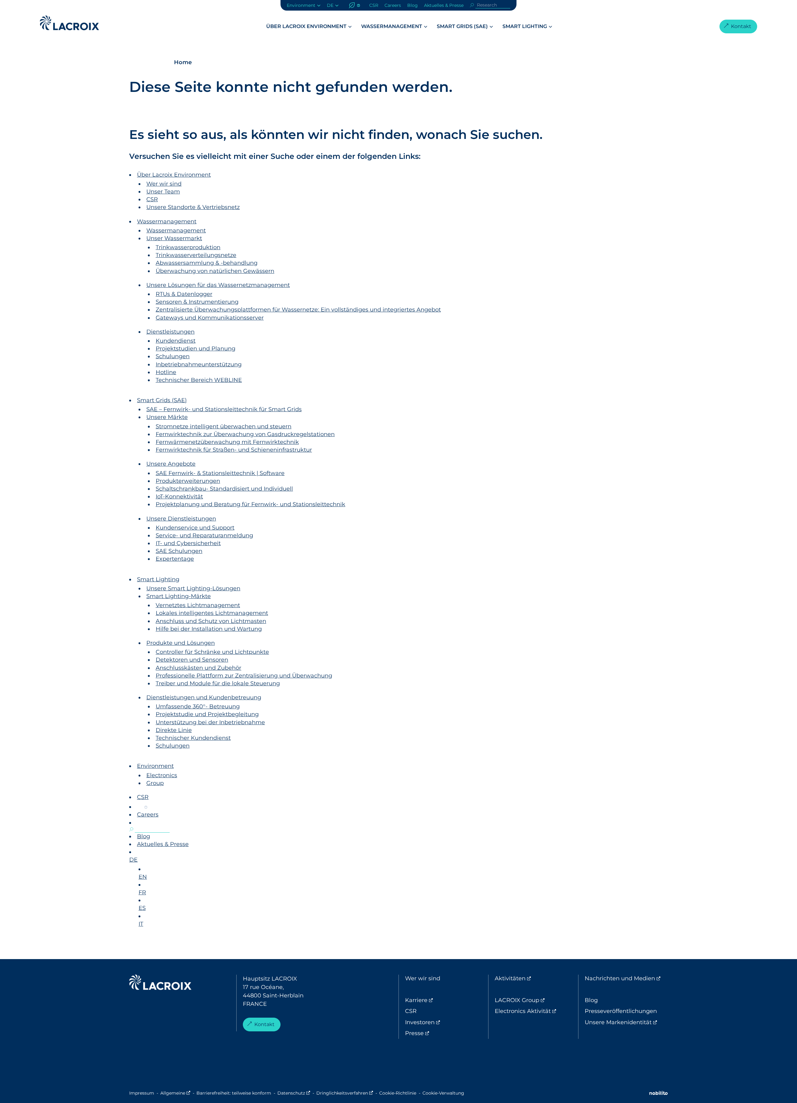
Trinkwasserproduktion (188, 247)
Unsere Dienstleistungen (181, 518)
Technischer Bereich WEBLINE (199, 380)
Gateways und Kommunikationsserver (210, 317)
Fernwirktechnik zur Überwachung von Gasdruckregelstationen (245, 434)
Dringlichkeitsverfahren (344, 1093)
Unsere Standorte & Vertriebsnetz (193, 207)
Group (155, 783)
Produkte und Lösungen (180, 642)
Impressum (141, 1093)
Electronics (161, 775)
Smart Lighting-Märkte (178, 596)
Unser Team (163, 191)
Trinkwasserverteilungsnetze (196, 255)
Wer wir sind (164, 183)
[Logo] (69, 23)
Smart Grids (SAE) (462, 26)
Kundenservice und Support (195, 527)
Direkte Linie (174, 730)
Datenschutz (293, 1093)
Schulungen (173, 356)
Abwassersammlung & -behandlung (206, 262)
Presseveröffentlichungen (621, 1011)
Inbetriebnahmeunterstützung (199, 364)
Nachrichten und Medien (626, 978)
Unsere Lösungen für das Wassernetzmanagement (218, 285)
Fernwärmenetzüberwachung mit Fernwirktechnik (227, 442)
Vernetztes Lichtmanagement (198, 605)
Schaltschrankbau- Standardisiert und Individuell (224, 488)
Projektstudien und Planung (195, 348)
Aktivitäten (536, 978)
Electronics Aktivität (536, 1011)
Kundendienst (176, 340)
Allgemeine (175, 1093)
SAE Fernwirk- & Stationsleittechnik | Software (220, 473)
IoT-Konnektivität (179, 496)
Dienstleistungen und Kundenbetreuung (203, 697)
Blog (412, 5)
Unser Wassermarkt (174, 238)
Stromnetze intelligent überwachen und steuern (223, 426)
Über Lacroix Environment (306, 26)
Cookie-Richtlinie (397, 1093)
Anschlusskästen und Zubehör (198, 667)
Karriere (442, 1000)
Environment (301, 5)
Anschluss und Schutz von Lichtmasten (211, 621)
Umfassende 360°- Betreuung (198, 706)
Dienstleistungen (170, 331)
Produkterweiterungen (188, 481)
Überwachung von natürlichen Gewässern (215, 271)
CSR (373, 5)
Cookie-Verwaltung (443, 1093)
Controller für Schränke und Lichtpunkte (212, 652)
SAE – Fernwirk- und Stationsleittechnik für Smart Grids (224, 409)
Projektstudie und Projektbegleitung (207, 714)
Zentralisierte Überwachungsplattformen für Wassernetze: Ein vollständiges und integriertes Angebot (298, 309)
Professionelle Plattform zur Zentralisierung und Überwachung (244, 675)
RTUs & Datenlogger (184, 294)
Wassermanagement (391, 26)
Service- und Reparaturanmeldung (204, 535)
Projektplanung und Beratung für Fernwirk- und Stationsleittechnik (250, 504)
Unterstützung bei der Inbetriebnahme (210, 722)
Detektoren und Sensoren (192, 659)
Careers (392, 5)
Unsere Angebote (171, 463)
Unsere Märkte (167, 417)
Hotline (166, 372)
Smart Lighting (524, 26)
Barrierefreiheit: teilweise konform (233, 1093)
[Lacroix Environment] (160, 984)
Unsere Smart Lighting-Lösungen (193, 588)
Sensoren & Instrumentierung (197, 301)
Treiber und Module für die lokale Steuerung (218, 683)
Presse (440, 1033)
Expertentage (175, 558)
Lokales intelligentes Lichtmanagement (212, 613)
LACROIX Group (536, 1000)
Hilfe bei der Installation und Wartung (209, 628)
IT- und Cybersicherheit (188, 543)
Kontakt (741, 26)
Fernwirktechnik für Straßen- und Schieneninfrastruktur (234, 449)
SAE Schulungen (179, 551)
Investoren (446, 1022)
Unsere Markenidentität (626, 1022)
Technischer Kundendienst (193, 738)
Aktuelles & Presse (444, 5)
